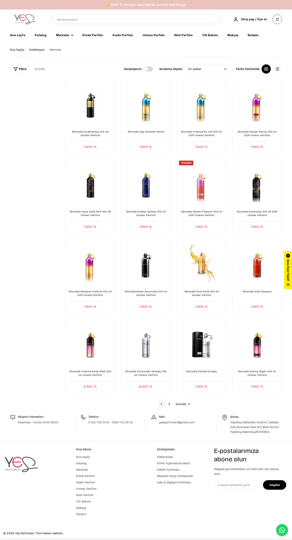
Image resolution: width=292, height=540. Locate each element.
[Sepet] (277, 19)
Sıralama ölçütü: (171, 69)
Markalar (63, 35)
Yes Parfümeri (24, 533)
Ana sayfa (17, 35)
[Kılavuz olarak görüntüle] (266, 69)
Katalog (40, 35)
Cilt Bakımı (210, 35)
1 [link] (161, 404)
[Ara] (216, 19)
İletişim (253, 35)
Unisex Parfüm (154, 35)
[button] (288, 270)
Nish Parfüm (183, 35)
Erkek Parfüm (92, 35)
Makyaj (232, 35)
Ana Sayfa (17, 49)
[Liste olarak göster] (277, 69)
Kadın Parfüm (123, 35)
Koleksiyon (37, 49)
